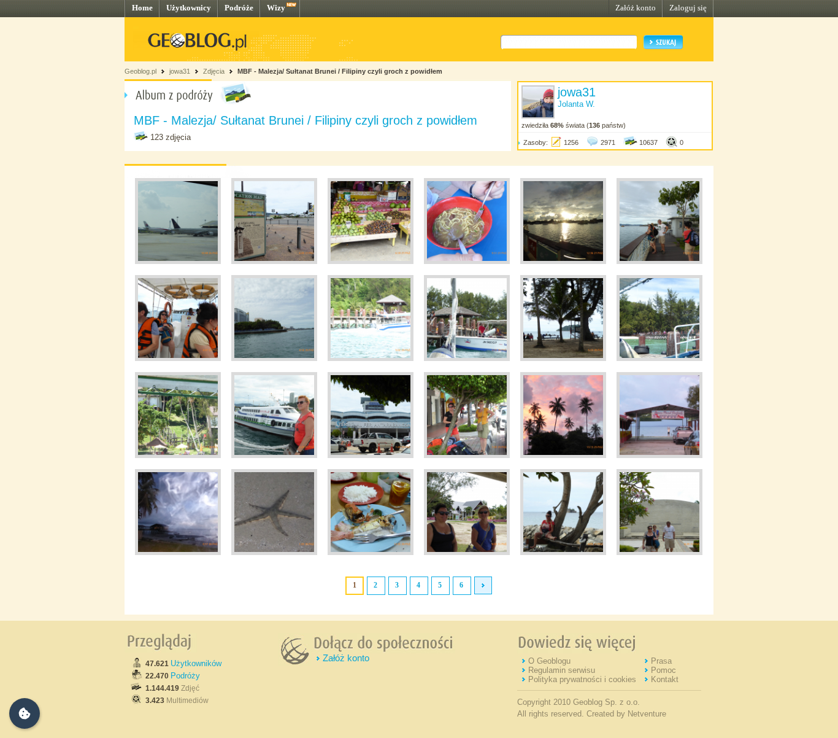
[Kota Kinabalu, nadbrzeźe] (274, 261)
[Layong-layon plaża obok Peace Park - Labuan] (563, 552)
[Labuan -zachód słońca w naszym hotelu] (563, 455)
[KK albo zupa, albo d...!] (467, 261)
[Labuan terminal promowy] (370, 455)
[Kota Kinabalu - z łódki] (274, 358)
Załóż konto (635, 7)
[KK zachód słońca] (563, 261)
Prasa (661, 661)
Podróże (239, 7)
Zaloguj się (688, 7)
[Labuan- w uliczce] (467, 455)
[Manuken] (467, 358)
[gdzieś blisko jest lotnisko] (178, 261)
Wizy (276, 7)
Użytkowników (196, 663)
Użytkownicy (188, 7)
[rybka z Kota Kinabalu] (370, 552)
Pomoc (663, 670)
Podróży (185, 675)
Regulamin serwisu (561, 670)
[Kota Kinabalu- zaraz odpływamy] (274, 455)
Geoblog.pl (140, 71)
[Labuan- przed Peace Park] (467, 552)
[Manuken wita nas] (370, 358)
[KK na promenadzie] (659, 261)
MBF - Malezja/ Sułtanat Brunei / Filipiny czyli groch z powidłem (339, 71)
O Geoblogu (549, 661)
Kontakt (664, 679)
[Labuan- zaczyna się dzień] (178, 552)
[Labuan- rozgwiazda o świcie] (274, 552)
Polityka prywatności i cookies (582, 679)
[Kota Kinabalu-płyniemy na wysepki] (178, 358)
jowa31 (179, 71)
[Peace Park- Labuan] (659, 552)
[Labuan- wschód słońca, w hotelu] (659, 455)
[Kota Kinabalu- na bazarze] (370, 261)
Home (142, 7)
